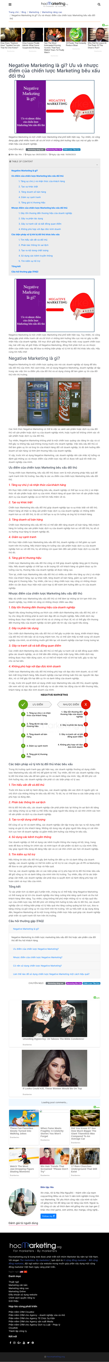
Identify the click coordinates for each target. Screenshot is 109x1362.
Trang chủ (14, 12)
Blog (24, 12)
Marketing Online (17, 1291)
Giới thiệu (13, 1301)
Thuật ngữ (14, 1281)
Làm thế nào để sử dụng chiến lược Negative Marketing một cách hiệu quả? (51, 974)
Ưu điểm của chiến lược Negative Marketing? (36, 949)
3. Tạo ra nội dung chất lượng (33, 250)
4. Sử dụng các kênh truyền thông (36, 255)
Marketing (34, 12)
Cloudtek (13, 1328)
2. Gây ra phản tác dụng (31, 218)
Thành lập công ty (18, 1331)
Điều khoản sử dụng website (23, 1294)
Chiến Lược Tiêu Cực (71, 150)
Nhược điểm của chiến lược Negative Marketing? (37, 957)
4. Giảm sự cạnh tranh (30, 197)
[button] (97, 164)
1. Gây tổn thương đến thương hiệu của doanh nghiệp (45, 213)
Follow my (47, 1216)
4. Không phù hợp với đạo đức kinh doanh (40, 229)
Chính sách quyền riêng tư (22, 1297)
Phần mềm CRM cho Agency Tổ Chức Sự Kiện (32, 1318)
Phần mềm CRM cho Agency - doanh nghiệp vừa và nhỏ (37, 1315)
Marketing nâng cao (52, 12)
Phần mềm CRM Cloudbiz (21, 1312)
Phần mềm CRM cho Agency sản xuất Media (31, 1321)
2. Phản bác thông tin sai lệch (33, 245)
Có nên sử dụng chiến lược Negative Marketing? (37, 965)
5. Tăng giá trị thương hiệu (32, 202)
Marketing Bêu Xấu (54, 150)
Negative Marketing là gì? (26, 929)
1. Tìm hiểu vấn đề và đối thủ (33, 239)
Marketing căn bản (18, 1285)
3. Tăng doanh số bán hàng (32, 192)
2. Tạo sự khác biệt (28, 186)
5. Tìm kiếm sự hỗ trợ (29, 261)
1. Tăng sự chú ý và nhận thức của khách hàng (42, 181)
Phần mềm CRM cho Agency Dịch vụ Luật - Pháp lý (34, 1324)
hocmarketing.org (56, 1356)
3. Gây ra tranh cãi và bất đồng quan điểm (40, 223)
